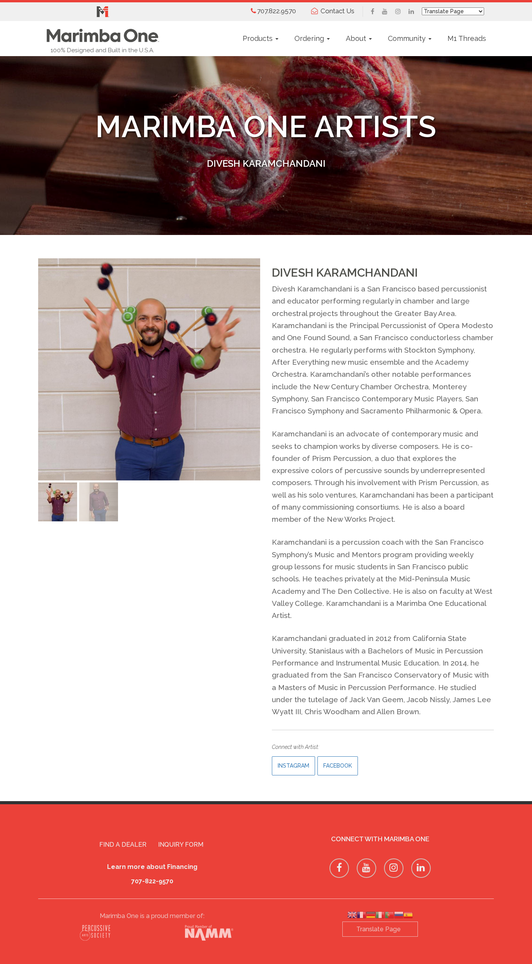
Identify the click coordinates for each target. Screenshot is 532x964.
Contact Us (337, 11)
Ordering (310, 38)
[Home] (102, 33)
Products (259, 38)
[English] (352, 916)
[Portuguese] (389, 916)
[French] (361, 916)
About (357, 38)
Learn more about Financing (152, 866)
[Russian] (398, 916)
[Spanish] (408, 916)
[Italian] (380, 916)
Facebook (337, 766)
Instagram (293, 766)
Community (408, 38)
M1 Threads (466, 38)
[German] (370, 916)
